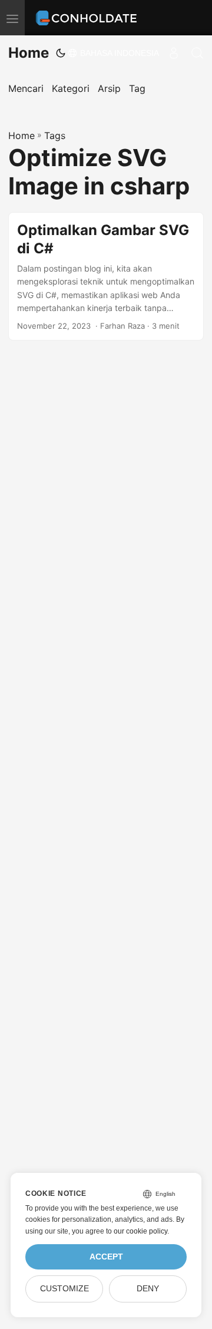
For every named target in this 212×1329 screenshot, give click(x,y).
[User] (174, 53)
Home (28, 52)
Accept (106, 1256)
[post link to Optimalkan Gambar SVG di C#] (106, 276)
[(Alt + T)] (61, 53)
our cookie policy (140, 1231)
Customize (64, 1288)
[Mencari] (197, 53)
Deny (148, 1288)
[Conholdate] (88, 17)
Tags (54, 135)
